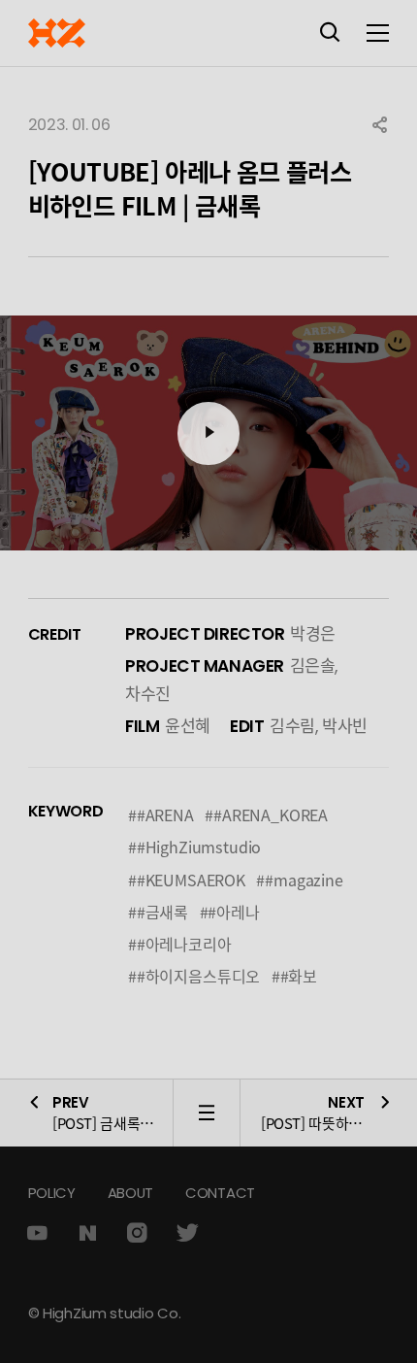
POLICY (52, 1192)
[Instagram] (136, 1233)
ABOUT (131, 1192)
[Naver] (87, 1233)
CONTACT (220, 1192)
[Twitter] (187, 1233)
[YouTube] (36, 1233)
